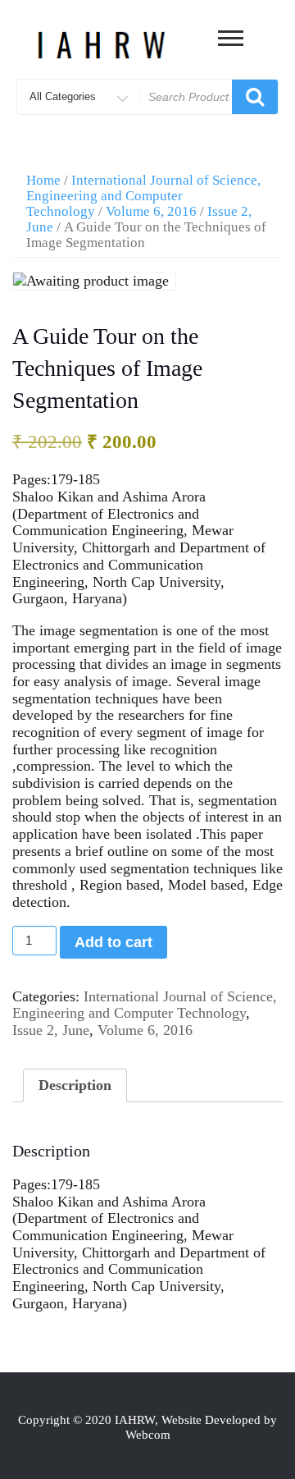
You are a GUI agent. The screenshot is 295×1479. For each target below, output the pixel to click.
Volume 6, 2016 (151, 211)
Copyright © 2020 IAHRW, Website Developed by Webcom (147, 1426)
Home (43, 180)
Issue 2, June (50, 1030)
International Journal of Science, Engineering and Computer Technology (143, 195)
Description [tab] (75, 1085)
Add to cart (113, 942)
